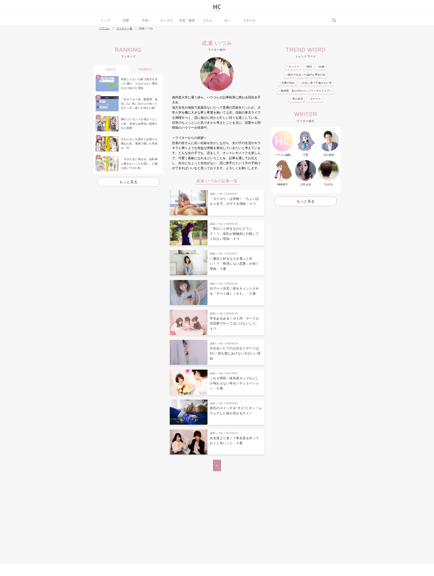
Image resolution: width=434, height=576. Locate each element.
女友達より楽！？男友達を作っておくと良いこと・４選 (234, 440)
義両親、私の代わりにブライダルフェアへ (305, 90)
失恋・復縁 (187, 20)
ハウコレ (104, 28)
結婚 (320, 66)
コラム (207, 20)
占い (227, 20)
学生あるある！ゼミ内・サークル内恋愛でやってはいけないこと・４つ (234, 323)
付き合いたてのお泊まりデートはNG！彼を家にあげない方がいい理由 (235, 353)
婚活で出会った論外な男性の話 (305, 74)
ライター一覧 (124, 28)
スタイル (249, 20)
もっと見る (128, 182)
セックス (293, 66)
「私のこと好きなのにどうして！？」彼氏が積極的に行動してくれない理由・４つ (234, 233)
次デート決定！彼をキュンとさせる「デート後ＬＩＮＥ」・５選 (234, 291)
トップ (105, 20)
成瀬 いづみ (216, 193)
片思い (146, 20)
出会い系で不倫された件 (316, 82)
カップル (166, 20)
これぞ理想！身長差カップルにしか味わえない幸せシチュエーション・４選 (234, 383)
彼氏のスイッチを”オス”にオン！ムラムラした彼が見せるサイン (236, 410)
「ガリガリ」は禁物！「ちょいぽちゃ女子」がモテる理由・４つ (234, 201)
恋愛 (126, 20)
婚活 (308, 66)
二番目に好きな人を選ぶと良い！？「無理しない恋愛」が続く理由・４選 (234, 264)
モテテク (314, 98)
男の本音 (296, 98)
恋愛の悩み (287, 82)
